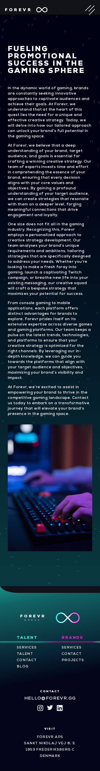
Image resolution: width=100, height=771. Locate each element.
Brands (72, 638)
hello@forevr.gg (50, 698)
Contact (27, 660)
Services (27, 647)
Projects (73, 660)
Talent (27, 638)
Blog (23, 666)
